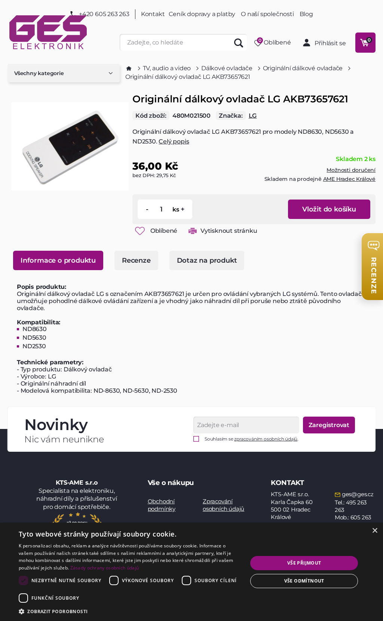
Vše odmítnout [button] (304, 581)
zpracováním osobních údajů (265, 439)
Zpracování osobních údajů (223, 505)
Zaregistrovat (329, 425)
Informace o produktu (58, 260)
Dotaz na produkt (207, 260)
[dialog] (191, 572)
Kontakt (153, 14)
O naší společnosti (267, 14)
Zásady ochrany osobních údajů (104, 568)
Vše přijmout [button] (304, 563)
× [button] (374, 531)
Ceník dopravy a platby (202, 14)
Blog (306, 14)
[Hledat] (238, 42)
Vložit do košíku (329, 209)
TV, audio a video (167, 68)
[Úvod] (128, 68)
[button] (130, 611)
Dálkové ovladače (226, 68)
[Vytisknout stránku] (192, 231)
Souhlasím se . (251, 439)
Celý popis (174, 141)
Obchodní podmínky (161, 505)
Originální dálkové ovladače (303, 68)
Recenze (136, 260)
